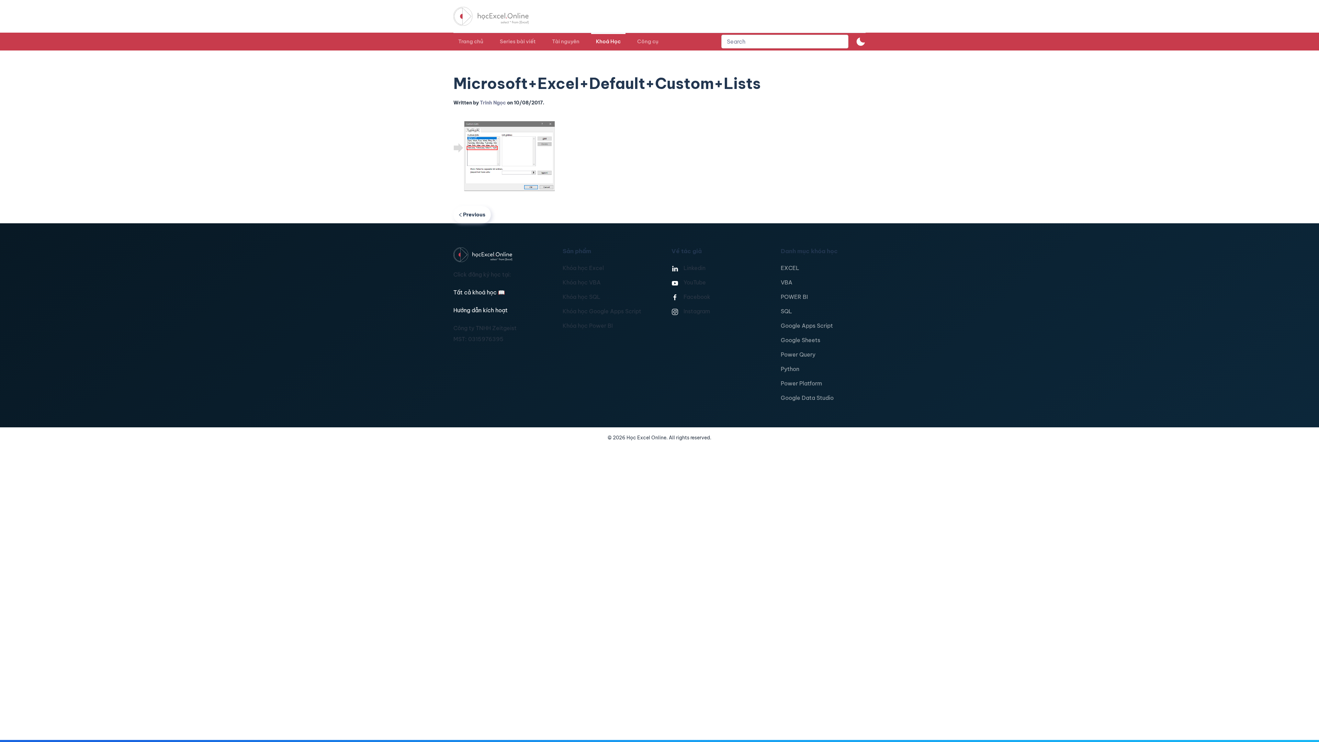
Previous (474, 214)
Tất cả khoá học (479, 292)
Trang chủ (470, 41)
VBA (786, 282)
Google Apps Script (807, 325)
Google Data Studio (807, 397)
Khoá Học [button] (608, 41)
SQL (786, 311)
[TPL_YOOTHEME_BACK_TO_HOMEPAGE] (497, 16)
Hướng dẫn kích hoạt (480, 310)
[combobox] (784, 41)
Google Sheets (800, 340)
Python (790, 369)
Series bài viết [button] (518, 41)
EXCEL (790, 268)
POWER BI (794, 296)
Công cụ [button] (647, 41)
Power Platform (801, 383)
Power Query (798, 354)
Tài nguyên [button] (565, 41)
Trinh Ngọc (493, 103)
